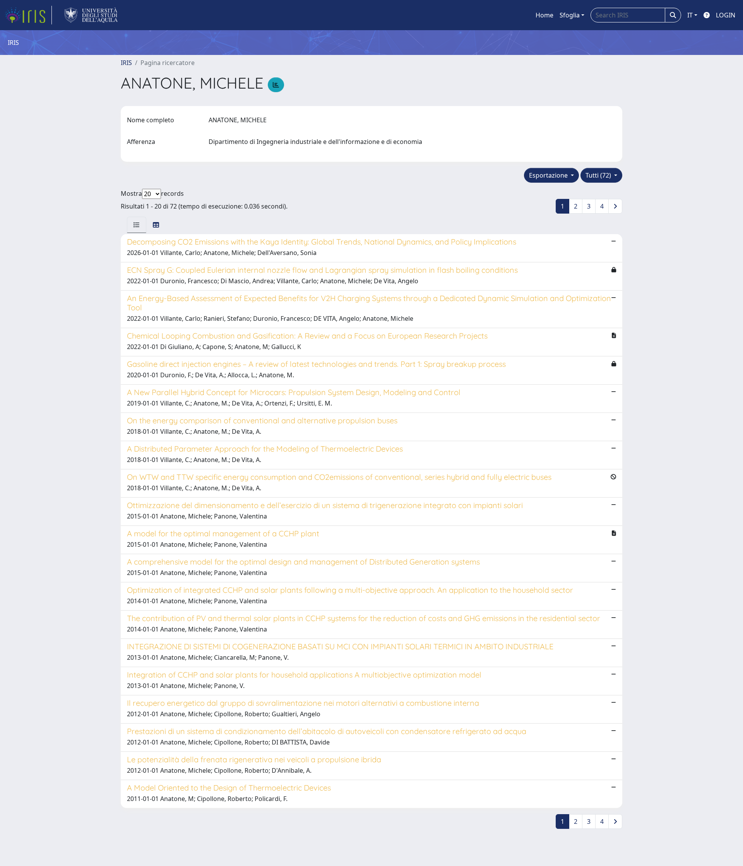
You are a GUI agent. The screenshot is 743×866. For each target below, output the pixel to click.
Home (544, 15)
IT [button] (690, 15)
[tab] (136, 225)
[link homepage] (28, 15)
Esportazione (549, 175)
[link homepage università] (91, 15)
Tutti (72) (599, 175)
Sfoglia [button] (570, 15)
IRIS (126, 62)
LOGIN (725, 15)
